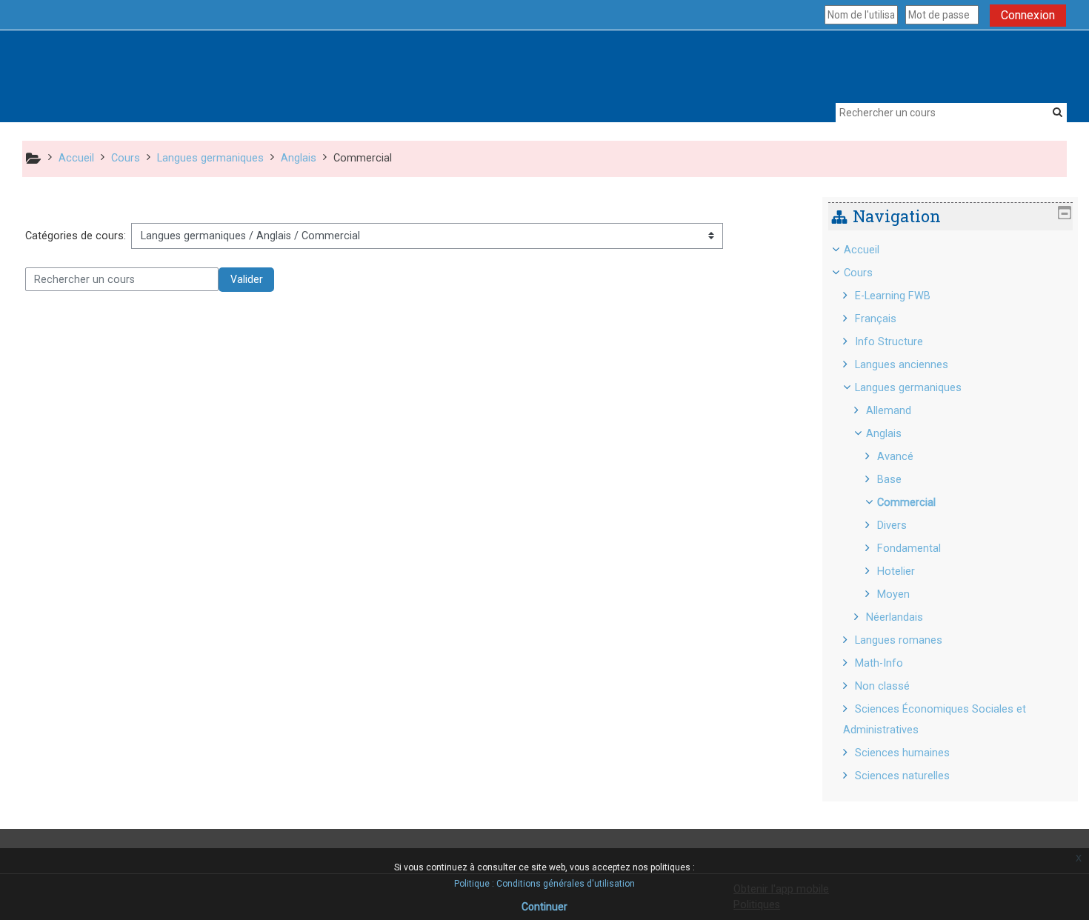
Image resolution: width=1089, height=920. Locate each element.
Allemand (888, 410)
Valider (246, 279)
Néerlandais (894, 617)
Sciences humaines (902, 753)
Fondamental (909, 548)
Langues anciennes (901, 365)
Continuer (544, 907)
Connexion (1028, 15)
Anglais (884, 433)
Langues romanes (898, 640)
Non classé (882, 686)
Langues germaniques (908, 387)
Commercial (906, 502)
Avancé (895, 456)
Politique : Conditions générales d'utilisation (544, 884)
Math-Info (879, 663)
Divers (892, 525)
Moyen (893, 594)
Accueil (861, 250)
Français (875, 319)
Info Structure (889, 342)
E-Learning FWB (892, 296)
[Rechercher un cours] (1057, 111)
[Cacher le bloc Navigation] (1064, 212)
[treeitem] (950, 513)
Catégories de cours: (75, 236)
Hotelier (896, 571)
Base (889, 479)
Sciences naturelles (902, 776)
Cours (858, 273)
